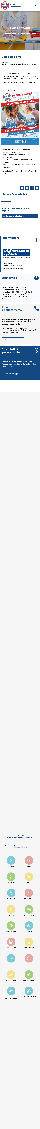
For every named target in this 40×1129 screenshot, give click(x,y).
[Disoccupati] (29, 909)
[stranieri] (11, 958)
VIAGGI (11, 866)
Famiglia (11, 915)
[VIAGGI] (11, 860)
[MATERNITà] (11, 893)
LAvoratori (28, 899)
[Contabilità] (11, 942)
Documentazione (15, 216)
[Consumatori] (29, 942)
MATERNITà (11, 899)
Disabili (29, 931)
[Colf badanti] (11, 925)
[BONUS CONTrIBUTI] (29, 991)
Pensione (11, 882)
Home (6, 34)
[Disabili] (29, 925)
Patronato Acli (16, 34)
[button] (22, 188)
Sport (29, 882)
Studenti (28, 866)
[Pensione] (11, 876)
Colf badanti (11, 931)
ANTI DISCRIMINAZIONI (11, 997)
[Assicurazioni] (29, 974)
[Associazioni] (11, 974)
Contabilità (11, 948)
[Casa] (29, 958)
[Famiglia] (11, 909)
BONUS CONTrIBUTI (29, 997)
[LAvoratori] (29, 893)
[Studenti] (29, 860)
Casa (29, 964)
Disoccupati (29, 915)
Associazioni (11, 980)
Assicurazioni (28, 980)
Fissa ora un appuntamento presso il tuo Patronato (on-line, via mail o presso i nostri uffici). (19, 321)
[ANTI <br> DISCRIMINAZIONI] (11, 991)
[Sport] (29, 876)
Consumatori (28, 948)
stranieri (11, 964)
